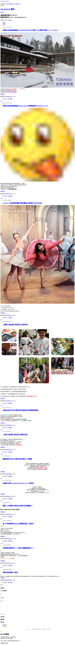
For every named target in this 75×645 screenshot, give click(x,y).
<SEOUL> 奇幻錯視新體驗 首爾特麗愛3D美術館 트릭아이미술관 (22, 203)
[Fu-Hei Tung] (4, 613)
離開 (7, 643)
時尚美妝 (10, 20)
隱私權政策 (44, 629)
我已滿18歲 (3, 643)
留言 (10, 96)
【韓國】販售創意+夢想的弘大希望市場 (15, 324)
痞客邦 (8, 96)
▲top (1, 100)
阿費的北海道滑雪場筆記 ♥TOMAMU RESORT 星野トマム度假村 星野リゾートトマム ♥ (30, 30)
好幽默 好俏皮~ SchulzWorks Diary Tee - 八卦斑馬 (18, 483)
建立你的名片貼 (2, 614)
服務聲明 (48, 629)
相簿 (4, 22)
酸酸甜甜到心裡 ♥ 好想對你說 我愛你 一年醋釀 (17, 459)
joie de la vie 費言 (7, 9)
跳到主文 (2, 12)
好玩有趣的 (10, 98)
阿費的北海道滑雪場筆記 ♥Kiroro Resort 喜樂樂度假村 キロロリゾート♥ (25, 106)
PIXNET (28, 629)
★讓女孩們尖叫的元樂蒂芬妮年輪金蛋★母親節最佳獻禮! (20, 410)
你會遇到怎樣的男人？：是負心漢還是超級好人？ (18, 548)
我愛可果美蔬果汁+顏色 (10, 572)
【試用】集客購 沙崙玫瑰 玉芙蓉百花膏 (15, 434)
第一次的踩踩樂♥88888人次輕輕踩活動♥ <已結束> (18, 523)
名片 (4, 25)
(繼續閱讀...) (3, 94)
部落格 (4, 23)
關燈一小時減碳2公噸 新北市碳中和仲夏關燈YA (17, 505)
